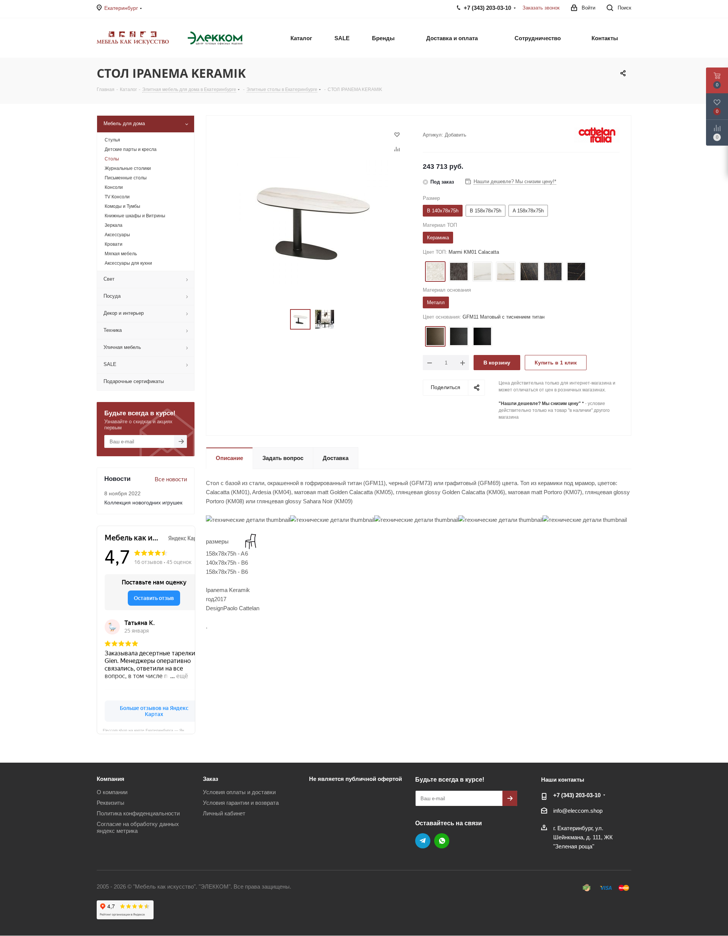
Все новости (171, 479)
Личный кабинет (224, 813)
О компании (112, 792)
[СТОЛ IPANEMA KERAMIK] (312, 221)
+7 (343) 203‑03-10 (577, 795)
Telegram (422, 840)
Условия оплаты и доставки (239, 792)
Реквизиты (110, 802)
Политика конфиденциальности (138, 813)
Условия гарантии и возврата (241, 802)
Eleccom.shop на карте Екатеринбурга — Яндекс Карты (149, 729)
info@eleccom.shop (577, 810)
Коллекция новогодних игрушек (143, 502)
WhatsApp (441, 840)
